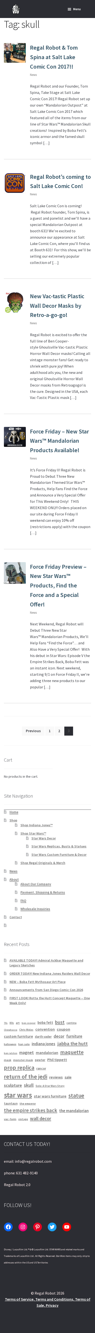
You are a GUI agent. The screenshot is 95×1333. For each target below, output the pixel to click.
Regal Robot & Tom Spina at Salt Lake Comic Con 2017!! (54, 57)
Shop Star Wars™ (33, 833)
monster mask (23, 1060)
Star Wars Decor (43, 838)
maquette (72, 1052)
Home (14, 812)
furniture (74, 1036)
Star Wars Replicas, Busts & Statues (58, 846)
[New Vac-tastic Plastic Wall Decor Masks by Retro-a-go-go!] (15, 303)
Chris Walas (26, 1029)
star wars (18, 1094)
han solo (24, 1044)
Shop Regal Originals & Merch (42, 863)
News (33, 75)
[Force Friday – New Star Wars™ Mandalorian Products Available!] (15, 437)
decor (59, 1036)
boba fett (45, 1022)
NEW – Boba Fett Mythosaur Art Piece (38, 982)
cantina (71, 1023)
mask (7, 1060)
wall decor (40, 1118)
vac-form (10, 1119)
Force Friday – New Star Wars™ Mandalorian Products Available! (59, 441)
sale (68, 1077)
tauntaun (11, 1103)
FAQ (23, 900)
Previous (33, 730)
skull (29, 1085)
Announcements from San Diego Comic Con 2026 (46, 990)
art (18, 1023)
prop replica (19, 1067)
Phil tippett (57, 1059)
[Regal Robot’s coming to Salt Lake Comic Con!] (15, 183)
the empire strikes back (30, 1110)
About (14, 879)
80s (12, 1023)
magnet (26, 1052)
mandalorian (47, 1052)
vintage (23, 1119)
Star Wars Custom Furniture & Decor (58, 854)
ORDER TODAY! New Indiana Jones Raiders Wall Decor (50, 973)
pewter (40, 1060)
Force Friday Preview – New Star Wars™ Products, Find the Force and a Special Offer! (58, 585)
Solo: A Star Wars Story (50, 1086)
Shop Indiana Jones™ (36, 825)
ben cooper (29, 1023)
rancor (41, 1068)
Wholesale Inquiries (35, 909)
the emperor (27, 1103)
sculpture (13, 1085)
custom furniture (18, 1036)
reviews (56, 1077)
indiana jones (43, 1043)
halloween (10, 1044)
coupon (63, 1029)
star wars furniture (50, 1096)
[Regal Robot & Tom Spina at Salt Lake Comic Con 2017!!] (15, 53)
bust (60, 1022)
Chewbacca (10, 1029)
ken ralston (10, 1053)
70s (6, 1023)
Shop (13, 820)
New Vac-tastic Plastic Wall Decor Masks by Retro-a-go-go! (57, 305)
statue (76, 1095)
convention (45, 1029)
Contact (16, 917)
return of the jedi (25, 1076)
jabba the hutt (72, 1043)
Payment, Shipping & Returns (42, 892)
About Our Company (35, 884)
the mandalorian (74, 1110)
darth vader (43, 1037)
